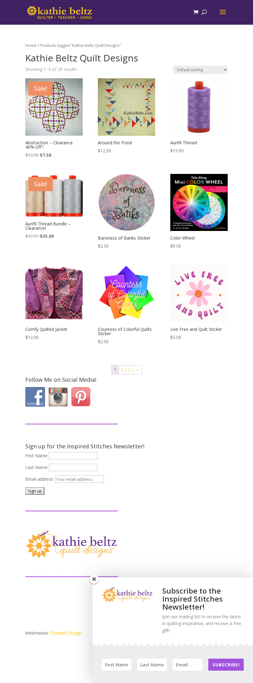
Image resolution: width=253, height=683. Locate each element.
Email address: (40, 479)
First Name (36, 456)
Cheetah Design (65, 633)
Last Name (36, 467)
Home (30, 45)
